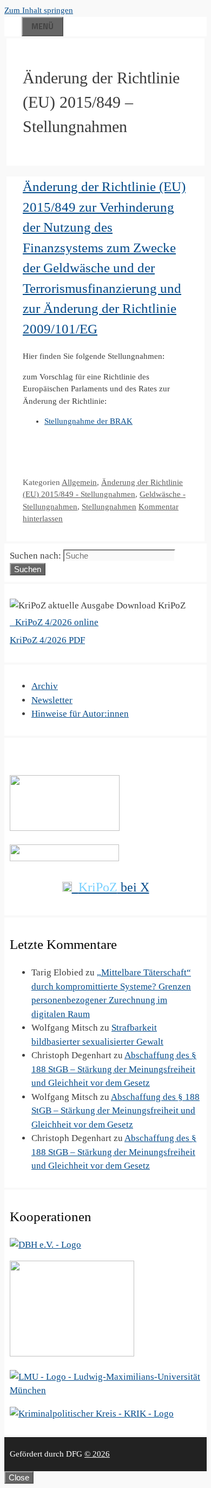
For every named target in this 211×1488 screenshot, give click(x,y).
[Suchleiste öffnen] (13, 24)
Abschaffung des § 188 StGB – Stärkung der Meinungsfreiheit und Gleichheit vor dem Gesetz (113, 1069)
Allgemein (79, 482)
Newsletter (51, 700)
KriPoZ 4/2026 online (55, 622)
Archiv (44, 686)
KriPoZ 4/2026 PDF (47, 640)
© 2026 (97, 1454)
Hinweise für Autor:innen (80, 714)
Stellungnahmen (109, 506)
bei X (113, 887)
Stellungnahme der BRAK (88, 421)
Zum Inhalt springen (38, 10)
